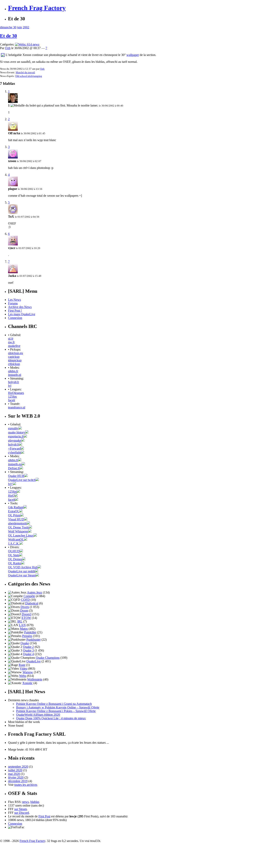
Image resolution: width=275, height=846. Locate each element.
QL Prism (14, 515)
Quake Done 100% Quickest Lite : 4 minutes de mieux (51, 718)
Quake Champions (48, 657)
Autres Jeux (34, 592)
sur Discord (21, 812)
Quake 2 (28, 646)
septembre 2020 (18, 766)
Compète (29, 596)
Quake (25, 643)
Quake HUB (16, 476)
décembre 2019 (18, 781)
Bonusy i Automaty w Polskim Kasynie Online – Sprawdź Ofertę (57, 707)
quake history (16, 432)
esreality (13, 428)
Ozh (7, 48)
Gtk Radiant (16, 507)
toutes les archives (25, 784)
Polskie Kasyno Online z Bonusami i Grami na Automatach (54, 703)
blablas (34, 802)
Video (23, 668)
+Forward (14, 448)
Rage (22, 665)
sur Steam (20, 809)
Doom (24, 610)
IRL (19, 621)
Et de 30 (8, 35)
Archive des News (20, 307)
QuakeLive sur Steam (22, 575)
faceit (11, 400)
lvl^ (10, 484)
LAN (22, 625)
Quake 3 (28, 650)
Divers (25, 607)
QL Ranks (14, 563)
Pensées (27, 636)
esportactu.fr (16, 436)
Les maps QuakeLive (21, 314)
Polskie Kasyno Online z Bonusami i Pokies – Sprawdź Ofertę (56, 711)
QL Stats (13, 555)
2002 (26, 27)
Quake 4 (28, 654)
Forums (13, 303)
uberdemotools (17, 523)
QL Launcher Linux (21, 535)
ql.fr (10, 338)
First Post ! (15, 310)
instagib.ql (14, 374)
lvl (9, 385)
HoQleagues (16, 393)
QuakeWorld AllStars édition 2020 (38, 714)
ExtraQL (13, 511)
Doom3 (26, 614)
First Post (44, 816)
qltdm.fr (13, 371)
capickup (14, 356)
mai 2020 (14, 774)
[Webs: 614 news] (27, 44)
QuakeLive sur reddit (21, 571)
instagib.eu (15, 464)
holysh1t (13, 382)
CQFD (25, 599)
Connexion (15, 318)
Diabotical (31, 603)
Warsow (28, 672)
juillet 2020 (15, 770)
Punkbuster (33, 639)
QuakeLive (33, 661)
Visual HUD (16, 519)
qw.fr (11, 342)
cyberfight (14, 452)
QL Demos (15, 559)
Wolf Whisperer (18, 531)
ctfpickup (14, 364)
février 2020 (16, 777)
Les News (14, 299)
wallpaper (132, 55)
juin (19, 27)
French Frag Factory (37, 7)
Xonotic (27, 683)
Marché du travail (25, 72)
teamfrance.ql (16, 407)
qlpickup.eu (15, 353)
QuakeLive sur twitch (22, 480)
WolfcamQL (16, 539)
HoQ (11, 495)
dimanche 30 (8, 27)
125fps (12, 396)
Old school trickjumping (28, 76)
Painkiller (30, 632)
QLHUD (14, 551)
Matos (24, 628)
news (25, 802)
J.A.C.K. (14, 543)
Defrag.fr (14, 468)
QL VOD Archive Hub (23, 567)
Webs (22, 675)
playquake (14, 440)
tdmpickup (15, 360)
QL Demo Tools (18, 527)
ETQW (26, 618)
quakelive (14, 346)
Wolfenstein (34, 679)
